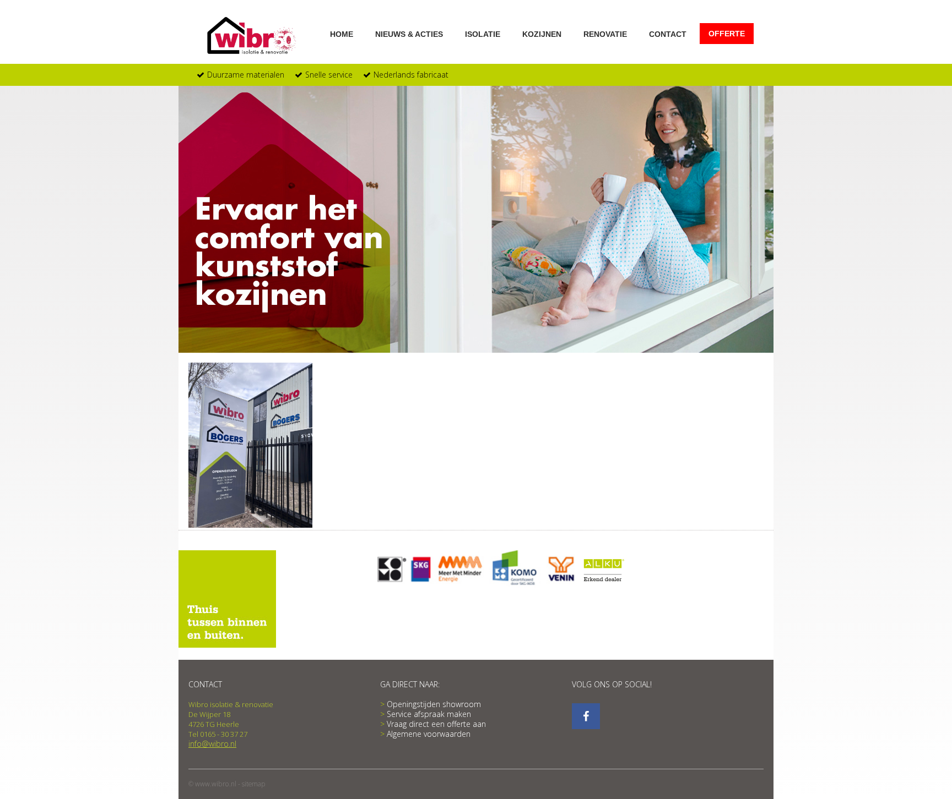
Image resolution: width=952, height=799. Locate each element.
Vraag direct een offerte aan (436, 724)
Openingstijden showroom (434, 704)
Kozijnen (541, 33)
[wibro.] (586, 716)
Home (341, 33)
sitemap (253, 784)
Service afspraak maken (429, 714)
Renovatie (605, 33)
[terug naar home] (253, 36)
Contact (667, 33)
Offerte (726, 33)
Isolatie (482, 33)
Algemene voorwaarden (428, 734)
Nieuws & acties (409, 33)
